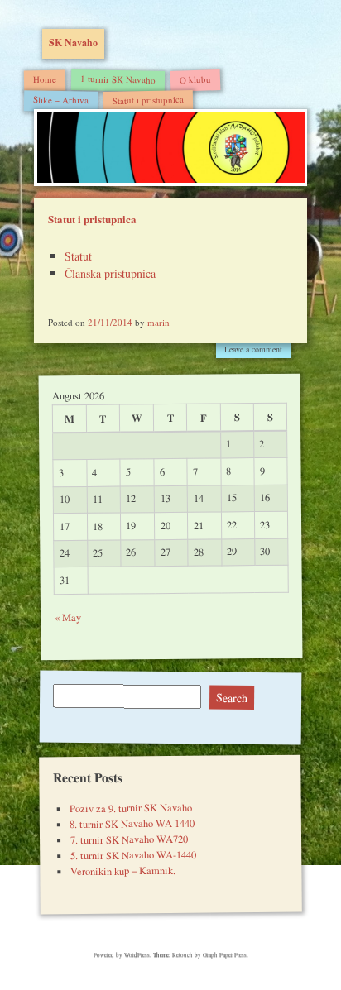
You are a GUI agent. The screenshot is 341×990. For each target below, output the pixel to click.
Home (44, 78)
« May (67, 617)
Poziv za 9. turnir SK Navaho (131, 808)
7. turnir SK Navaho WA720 (128, 839)
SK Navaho (73, 43)
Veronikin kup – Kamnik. (122, 870)
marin (158, 322)
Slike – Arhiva (61, 99)
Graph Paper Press (225, 955)
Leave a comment (253, 349)
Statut (78, 256)
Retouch (182, 955)
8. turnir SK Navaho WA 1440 (132, 823)
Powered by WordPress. (123, 955)
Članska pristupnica (110, 273)
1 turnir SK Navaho (118, 79)
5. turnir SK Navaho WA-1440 (132, 855)
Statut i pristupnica (148, 99)
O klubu (196, 78)
